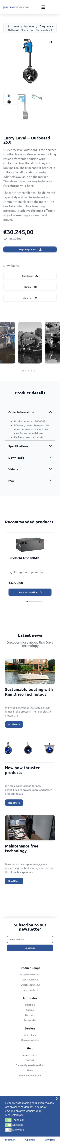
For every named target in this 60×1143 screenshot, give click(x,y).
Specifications (18, 446)
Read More (14, 724)
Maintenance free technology (21, 848)
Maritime (29, 26)
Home (16, 26)
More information (28, 592)
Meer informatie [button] (14, 1115)
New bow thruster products (22, 770)
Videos (13, 469)
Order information (21, 412)
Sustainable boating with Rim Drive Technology (29, 692)
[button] (51, 42)
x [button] (57, 1098)
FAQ (11, 480)
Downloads (16, 457)
